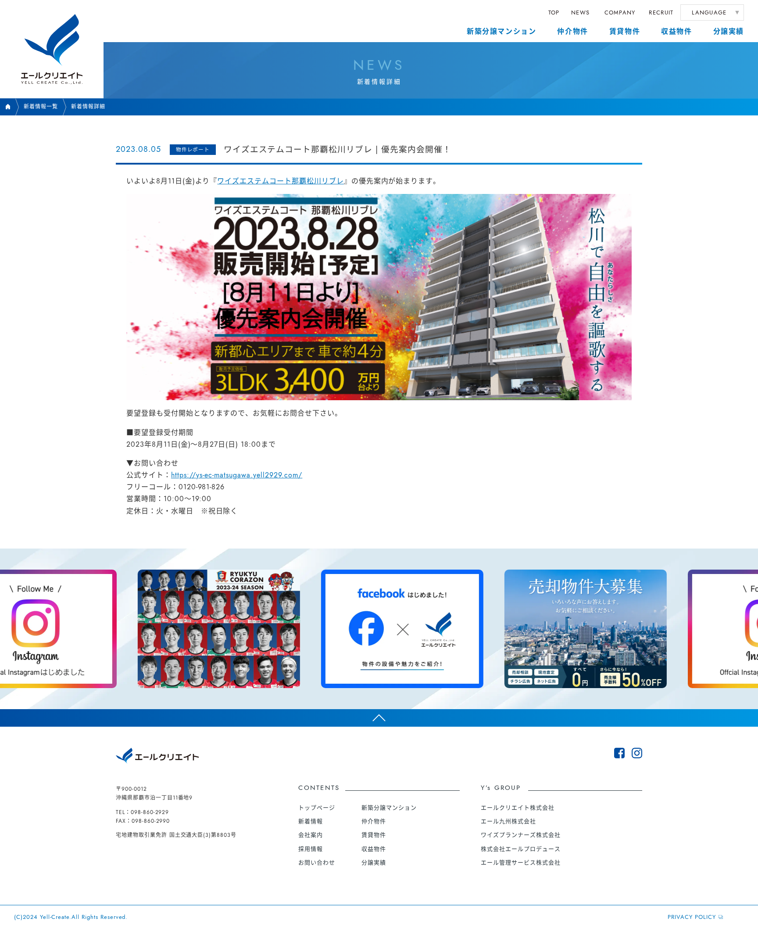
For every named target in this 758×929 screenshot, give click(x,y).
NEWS (580, 13)
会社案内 (310, 835)
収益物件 (676, 31)
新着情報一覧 (41, 106)
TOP (554, 13)
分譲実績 (728, 31)
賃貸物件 (624, 31)
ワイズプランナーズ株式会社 (520, 835)
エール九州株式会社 (508, 821)
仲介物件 (572, 31)
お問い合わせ (316, 862)
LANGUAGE (709, 12)
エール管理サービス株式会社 (520, 862)
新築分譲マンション (501, 31)
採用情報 (310, 849)
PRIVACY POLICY (691, 917)
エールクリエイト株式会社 (517, 807)
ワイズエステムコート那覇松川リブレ (280, 181)
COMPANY (620, 13)
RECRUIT (661, 13)
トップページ (316, 807)
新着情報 (310, 821)
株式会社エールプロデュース (520, 849)
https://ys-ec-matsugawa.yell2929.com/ (237, 475)
